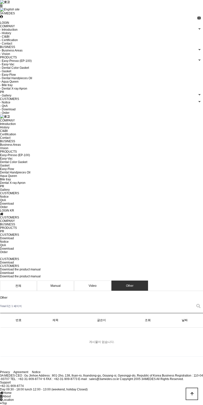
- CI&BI (4, 36)
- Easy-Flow (8, 74)
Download (7, 203)
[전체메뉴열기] (1, 6)
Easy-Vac (6, 158)
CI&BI (4, 131)
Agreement (20, 372)
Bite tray (5, 179)
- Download (8, 109)
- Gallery (5, 95)
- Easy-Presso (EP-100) (16, 61)
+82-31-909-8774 (12, 386)
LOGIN (4, 22)
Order (4, 207)
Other (129, 285)
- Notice (5, 102)
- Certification (9, 40)
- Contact (6, 43)
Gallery (5, 189)
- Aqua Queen (9, 81)
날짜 (185, 320)
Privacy (5, 372)
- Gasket (5, 71)
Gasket (4, 165)
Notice (4, 196)
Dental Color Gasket (13, 162)
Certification (8, 134)
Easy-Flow (7, 169)
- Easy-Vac (7, 64)
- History (5, 33)
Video (93, 285)
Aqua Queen (8, 176)
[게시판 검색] (198, 306)
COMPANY (7, 120)
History (4, 127)
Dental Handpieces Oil (15, 172)
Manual (56, 285)
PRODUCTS (8, 151)
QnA (3, 200)
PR (2, 186)
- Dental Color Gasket (14, 68)
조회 (148, 320)
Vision (4, 148)
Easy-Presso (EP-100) (15, 155)
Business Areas (10, 144)
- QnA (4, 106)
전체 (18, 285)
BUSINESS (7, 141)
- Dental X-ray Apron (13, 88)
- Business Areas (11, 50)
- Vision (5, 54)
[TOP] (192, 394)
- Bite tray (6, 85)
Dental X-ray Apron (12, 183)
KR (12, 210)
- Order (4, 113)
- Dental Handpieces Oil (16, 78)
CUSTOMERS (9, 193)
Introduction (8, 124)
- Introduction (9, 29)
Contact (5, 138)
